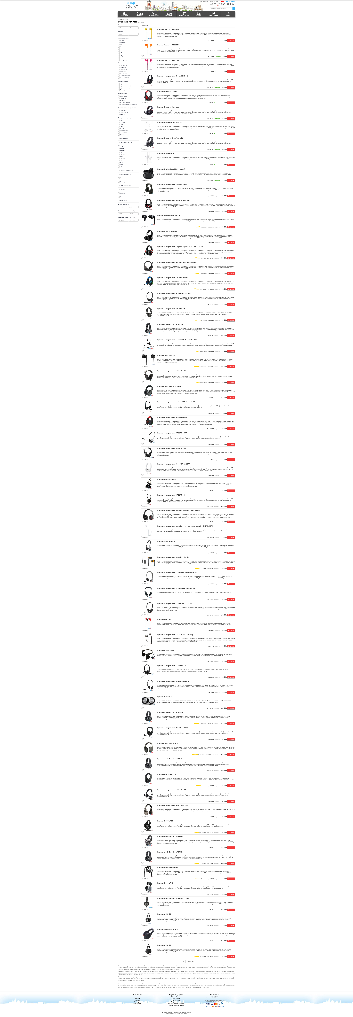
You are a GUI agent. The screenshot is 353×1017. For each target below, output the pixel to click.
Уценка (222, 1)
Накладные (123, 98)
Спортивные (123, 69)
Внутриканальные (125, 102)
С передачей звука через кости (128, 104)
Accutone (122, 42)
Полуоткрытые (124, 112)
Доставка (210, 1)
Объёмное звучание (125, 174)
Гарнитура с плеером (126, 90)
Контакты (203, 1)
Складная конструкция (126, 170)
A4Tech (122, 40)
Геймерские (123, 67)
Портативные (123, 65)
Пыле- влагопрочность (126, 185)
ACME (121, 46)
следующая (190, 961)
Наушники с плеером (126, 88)
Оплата (216, 1)
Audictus (122, 59)
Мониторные (123, 96)
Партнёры (137, 1002)
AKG (121, 49)
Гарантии (137, 1000)
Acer (121, 44)
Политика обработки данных (176, 1005)
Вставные (122, 100)
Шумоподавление (125, 181)
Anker (121, 53)
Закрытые (122, 114)
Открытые (122, 110)
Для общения (123, 73)
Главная (120, 19)
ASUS (121, 57)
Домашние (123, 71)
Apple (121, 55)
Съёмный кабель (124, 178)
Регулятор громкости (126, 142)
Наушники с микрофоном (127, 86)
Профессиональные (125, 75)
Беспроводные (124, 138)
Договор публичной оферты (176, 1003)
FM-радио (122, 189)
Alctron (122, 51)
